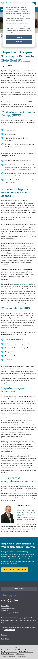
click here (9, 620)
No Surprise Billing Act (7, 654)
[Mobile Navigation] (35, 4)
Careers (4, 635)
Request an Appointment (15, 570)
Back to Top (19, 589)
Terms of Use (5, 648)
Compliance (5, 639)
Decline (19, 42)
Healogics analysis (22, 406)
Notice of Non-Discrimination (9, 649)
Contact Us (5, 606)
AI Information (20, 654)
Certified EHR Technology (26, 652)
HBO (3, 120)
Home (3, 35)
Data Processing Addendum (9, 652)
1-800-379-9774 (9, 630)
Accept (19, 37)
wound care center (19, 493)
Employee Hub (23, 649)
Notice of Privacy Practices (17, 648)
